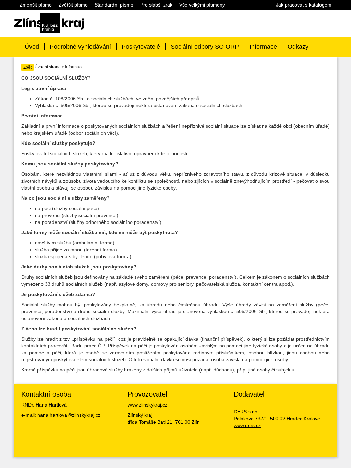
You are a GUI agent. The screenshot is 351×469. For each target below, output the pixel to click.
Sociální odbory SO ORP (205, 46)
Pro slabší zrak (156, 5)
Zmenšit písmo (36, 5)
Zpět (27, 67)
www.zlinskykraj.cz (147, 405)
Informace (263, 46)
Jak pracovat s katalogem (303, 5)
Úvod (32, 46)
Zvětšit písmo (73, 5)
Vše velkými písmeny (202, 5)
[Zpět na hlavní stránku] (49, 22)
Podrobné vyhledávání (80, 46)
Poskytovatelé (141, 46)
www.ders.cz (247, 425)
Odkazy (298, 46)
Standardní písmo (114, 5)
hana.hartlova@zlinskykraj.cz (68, 415)
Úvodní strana (48, 67)
